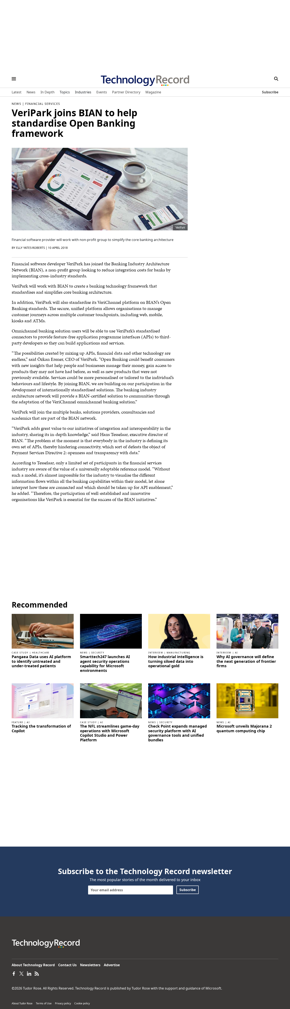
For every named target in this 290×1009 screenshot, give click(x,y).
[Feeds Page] (37, 973)
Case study (20, 652)
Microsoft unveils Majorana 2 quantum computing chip (244, 728)
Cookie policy (82, 1003)
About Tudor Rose (22, 1003)
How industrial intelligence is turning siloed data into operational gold (175, 661)
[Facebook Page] (14, 973)
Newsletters (90, 965)
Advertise (112, 965)
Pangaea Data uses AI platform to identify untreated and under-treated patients (41, 661)
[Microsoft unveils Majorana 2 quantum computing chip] (248, 700)
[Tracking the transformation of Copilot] (43, 700)
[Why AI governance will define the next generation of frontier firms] (248, 631)
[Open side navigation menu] (14, 79)
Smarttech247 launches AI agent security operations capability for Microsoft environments (105, 664)
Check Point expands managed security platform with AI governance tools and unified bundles (177, 733)
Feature (17, 722)
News (16, 104)
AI (236, 652)
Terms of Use (44, 1003)
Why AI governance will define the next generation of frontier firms (246, 661)
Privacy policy (63, 1003)
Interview (155, 652)
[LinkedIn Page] (29, 973)
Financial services (42, 104)
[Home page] (145, 79)
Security (97, 652)
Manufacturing (178, 652)
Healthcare (40, 652)
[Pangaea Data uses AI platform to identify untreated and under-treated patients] (43, 631)
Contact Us (67, 965)
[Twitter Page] (21, 973)
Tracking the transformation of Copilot (41, 728)
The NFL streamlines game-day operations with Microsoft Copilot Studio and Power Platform (109, 733)
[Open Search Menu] (276, 79)
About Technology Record (33, 965)
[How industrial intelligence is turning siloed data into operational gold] (179, 631)
